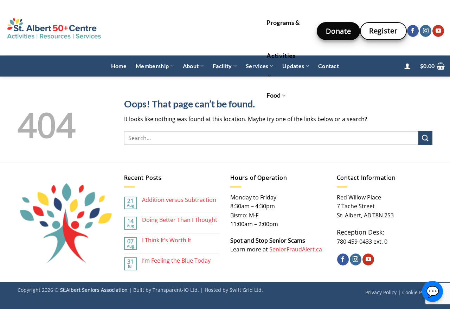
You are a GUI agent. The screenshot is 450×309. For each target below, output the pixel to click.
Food (273, 95)
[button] (407, 66)
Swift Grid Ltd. (246, 290)
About (191, 66)
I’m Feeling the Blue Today (176, 260)
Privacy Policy (381, 292)
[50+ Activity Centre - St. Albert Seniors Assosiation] (128, 27)
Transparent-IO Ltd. (176, 290)
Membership (152, 66)
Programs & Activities (283, 39)
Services (257, 66)
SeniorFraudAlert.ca (295, 249)
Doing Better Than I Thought (179, 220)
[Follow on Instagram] (425, 31)
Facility (222, 66)
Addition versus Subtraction (179, 200)
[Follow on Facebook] (413, 31)
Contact (328, 66)
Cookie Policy (417, 292)
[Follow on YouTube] (438, 31)
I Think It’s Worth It (166, 240)
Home (119, 66)
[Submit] (425, 138)
